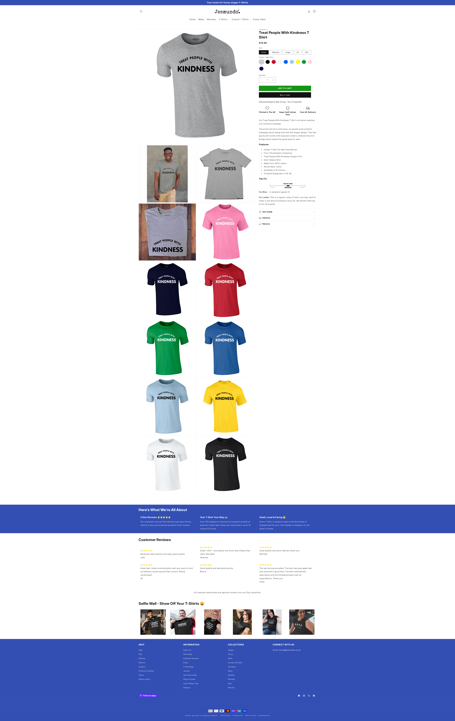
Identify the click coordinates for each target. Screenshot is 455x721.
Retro (230, 671)
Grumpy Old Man (235, 663)
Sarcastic (232, 667)
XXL (307, 52)
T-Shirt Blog (188, 667)
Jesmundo (195, 715)
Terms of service (250, 715)
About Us (187, 650)
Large (287, 52)
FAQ (140, 654)
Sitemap (186, 688)
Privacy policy (238, 715)
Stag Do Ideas (189, 679)
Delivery (142, 658)
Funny (230, 654)
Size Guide (187, 654)
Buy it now (285, 95)
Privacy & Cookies (146, 671)
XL (298, 52)
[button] (141, 11)
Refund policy (144, 679)
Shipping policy (264, 715)
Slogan (231, 650)
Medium (275, 52)
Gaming (231, 675)
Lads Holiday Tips (190, 683)
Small (263, 52)
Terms (141, 675)
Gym (230, 683)
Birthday (231, 679)
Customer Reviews (191, 658)
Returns (142, 663)
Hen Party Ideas (190, 675)
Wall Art (231, 688)
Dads (230, 658)
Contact (142, 667)
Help (140, 650)
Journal (186, 671)
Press (185, 663)
